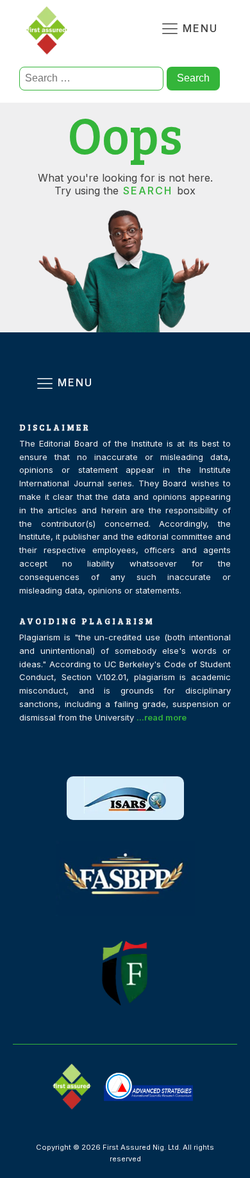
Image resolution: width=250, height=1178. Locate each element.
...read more (162, 717)
